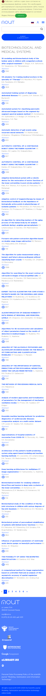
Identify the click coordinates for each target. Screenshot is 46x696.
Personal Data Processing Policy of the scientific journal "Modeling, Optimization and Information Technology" (21, 677)
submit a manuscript (23, 37)
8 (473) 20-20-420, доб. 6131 (12, 617)
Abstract (5, 68)
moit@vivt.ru (6, 614)
